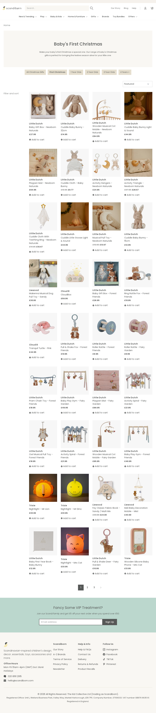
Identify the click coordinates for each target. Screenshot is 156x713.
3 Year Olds (109, 72)
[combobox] (57, 8)
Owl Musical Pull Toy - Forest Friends (41, 456)
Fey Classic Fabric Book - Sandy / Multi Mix (106, 509)
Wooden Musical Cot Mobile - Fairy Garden (104, 456)
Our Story (115, 8)
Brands (105, 16)
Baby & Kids (56, 16)
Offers (131, 16)
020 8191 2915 (15, 676)
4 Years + (124, 72)
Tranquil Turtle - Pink (40, 348)
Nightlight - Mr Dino (71, 509)
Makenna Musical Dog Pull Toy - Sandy (41, 295)
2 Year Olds (92, 72)
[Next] (100, 587)
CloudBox (66, 294)
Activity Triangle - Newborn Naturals (134, 184)
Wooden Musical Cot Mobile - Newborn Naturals (103, 129)
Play (42, 16)
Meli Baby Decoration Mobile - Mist (136, 509)
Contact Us (84, 654)
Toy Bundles (119, 16)
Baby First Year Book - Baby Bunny (41, 563)
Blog (126, 8)
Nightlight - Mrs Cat (71, 562)
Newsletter (59, 669)
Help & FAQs (84, 649)
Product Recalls (86, 669)
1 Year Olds (76, 72)
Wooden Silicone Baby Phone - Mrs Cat (136, 563)
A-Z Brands (59, 654)
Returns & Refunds (88, 664)
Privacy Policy (60, 664)
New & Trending (26, 16)
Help (134, 8)
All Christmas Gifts (35, 72)
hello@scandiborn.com (21, 680)
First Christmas (57, 72)
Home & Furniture (76, 16)
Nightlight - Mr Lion (39, 509)
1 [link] (80, 587)
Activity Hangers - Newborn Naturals (102, 184)
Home (7, 25)
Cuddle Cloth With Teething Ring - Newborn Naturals (42, 240)
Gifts (93, 16)
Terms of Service (62, 659)
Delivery (82, 659)
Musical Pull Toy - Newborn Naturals (102, 239)
